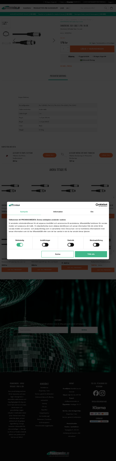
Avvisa (57, 254)
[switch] (45, 245)
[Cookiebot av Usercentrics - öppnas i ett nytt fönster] (97, 205)
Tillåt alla (90, 254)
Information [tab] (58, 212)
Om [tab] (92, 212)
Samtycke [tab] (24, 212)
